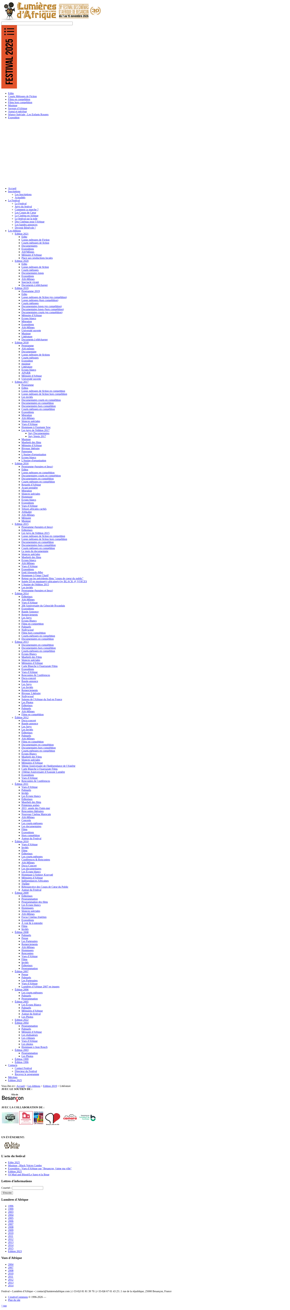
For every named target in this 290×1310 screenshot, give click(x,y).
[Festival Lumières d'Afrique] (51, 20)
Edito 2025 (14, 1162)
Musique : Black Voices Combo (25, 1165)
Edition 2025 (15, 1171)
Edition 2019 (50, 1086)
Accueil (20, 1086)
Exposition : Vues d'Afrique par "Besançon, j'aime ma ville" (40, 1168)
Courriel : (6, 1187)
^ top (4, 1305)
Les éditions (34, 1086)
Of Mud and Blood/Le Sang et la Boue (28, 1174)
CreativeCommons (18, 1297)
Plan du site (14, 1300)
